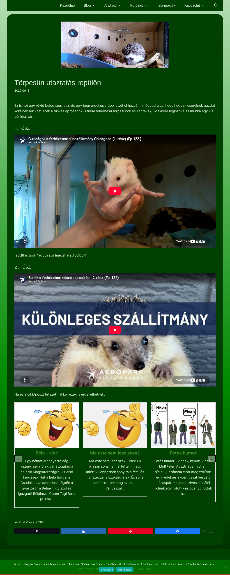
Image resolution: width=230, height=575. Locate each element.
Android (110, 5)
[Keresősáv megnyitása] (216, 5)
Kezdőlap (67, 5)
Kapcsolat (192, 5)
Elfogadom (106, 569)
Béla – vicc (47, 453)
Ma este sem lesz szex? (115, 453)
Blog (87, 5)
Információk (166, 5)
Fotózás (136, 5)
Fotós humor (183, 453)
